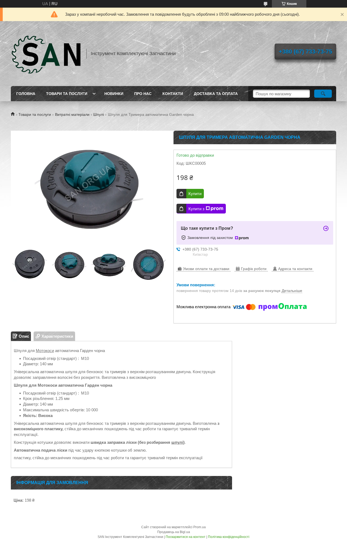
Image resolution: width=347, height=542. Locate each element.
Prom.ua (199, 527)
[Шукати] (323, 94)
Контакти (172, 93)
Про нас (143, 93)
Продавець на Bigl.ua (173, 532)
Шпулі (98, 114)
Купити (194, 193)
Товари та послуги (66, 93)
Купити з (196, 208)
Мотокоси (45, 350)
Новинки (113, 93)
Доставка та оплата (216, 93)
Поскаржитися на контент (185, 537)
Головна (25, 93)
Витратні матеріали (72, 114)
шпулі (177, 442)
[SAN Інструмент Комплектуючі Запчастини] (46, 53)
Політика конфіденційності (228, 537)
